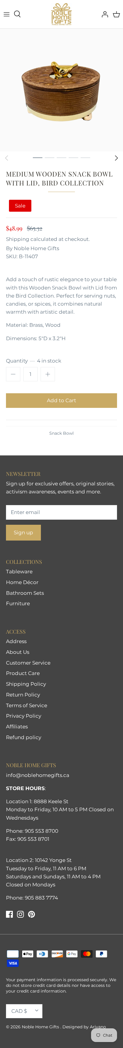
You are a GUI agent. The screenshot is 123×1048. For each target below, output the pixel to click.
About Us (17, 652)
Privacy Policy (23, 716)
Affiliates (17, 727)
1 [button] (38, 157)
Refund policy (23, 737)
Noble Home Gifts (36, 248)
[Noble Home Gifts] (61, 14)
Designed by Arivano (84, 1026)
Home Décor (22, 582)
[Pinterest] (31, 914)
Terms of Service (26, 705)
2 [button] (50, 157)
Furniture (18, 603)
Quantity (33, 361)
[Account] (103, 14)
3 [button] (61, 157)
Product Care (23, 673)
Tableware (19, 572)
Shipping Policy (26, 684)
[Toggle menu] (6, 14)
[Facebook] (9, 914)
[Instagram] (20, 914)
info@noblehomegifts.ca (37, 775)
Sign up (23, 532)
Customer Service (28, 663)
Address (16, 641)
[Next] (116, 158)
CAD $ (19, 1011)
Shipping (17, 239)
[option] (61, 90)
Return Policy (23, 695)
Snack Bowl (61, 433)
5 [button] (85, 157)
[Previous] (6, 158)
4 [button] (73, 157)
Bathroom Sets (25, 593)
